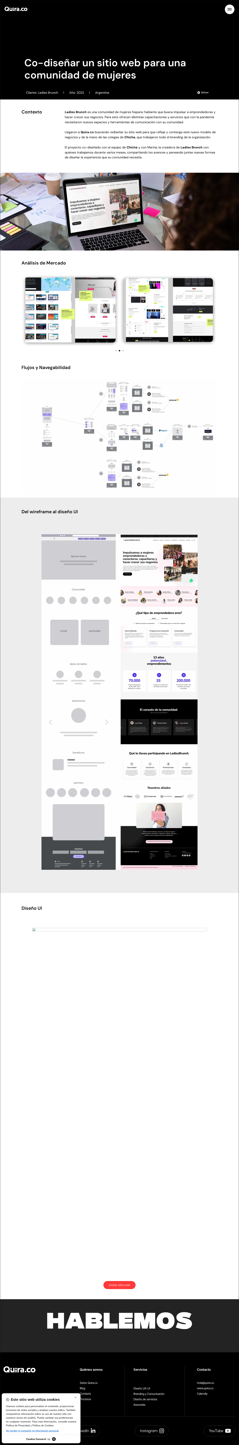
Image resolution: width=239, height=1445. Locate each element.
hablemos (119, 1323)
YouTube (216, 1430)
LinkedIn (82, 1430)
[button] (116, 350)
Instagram (149, 1430)
